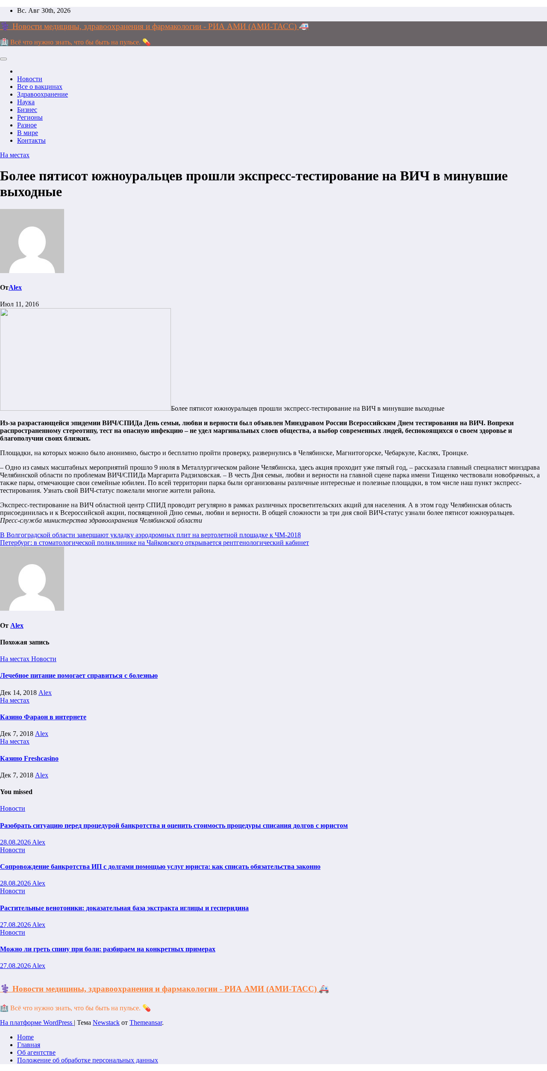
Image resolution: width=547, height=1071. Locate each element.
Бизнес (27, 109)
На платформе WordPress (37, 1022)
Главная (28, 1044)
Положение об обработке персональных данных (87, 1060)
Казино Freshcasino (29, 758)
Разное (27, 125)
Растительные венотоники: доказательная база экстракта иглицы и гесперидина (124, 908)
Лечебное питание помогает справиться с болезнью (79, 675)
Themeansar (145, 1022)
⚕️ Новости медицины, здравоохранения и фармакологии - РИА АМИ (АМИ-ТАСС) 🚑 (154, 26)
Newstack (106, 1022)
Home (25, 1037)
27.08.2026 (16, 924)
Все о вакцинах (39, 86)
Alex (15, 287)
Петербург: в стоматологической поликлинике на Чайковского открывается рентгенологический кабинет (154, 542)
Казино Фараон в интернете (43, 717)
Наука (26, 102)
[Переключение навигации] (3, 59)
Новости (29, 78)
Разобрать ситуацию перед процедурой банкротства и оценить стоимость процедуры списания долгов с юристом (174, 825)
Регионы (30, 117)
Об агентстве (36, 1052)
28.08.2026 (16, 842)
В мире (27, 132)
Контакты (31, 140)
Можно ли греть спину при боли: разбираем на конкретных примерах (107, 949)
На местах (14, 155)
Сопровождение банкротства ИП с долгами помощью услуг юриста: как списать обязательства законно (160, 866)
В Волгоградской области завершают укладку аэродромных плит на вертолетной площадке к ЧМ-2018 (150, 534)
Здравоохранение (42, 94)
